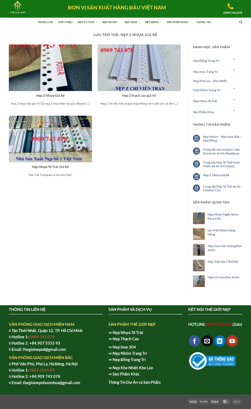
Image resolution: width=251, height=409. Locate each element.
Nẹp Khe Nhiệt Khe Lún (133, 367)
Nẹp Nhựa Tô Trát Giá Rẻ (50, 167)
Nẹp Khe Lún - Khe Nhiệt (210, 81)
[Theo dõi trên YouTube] (232, 341)
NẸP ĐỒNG (152, 22)
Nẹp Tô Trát (86, 22)
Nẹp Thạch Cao (126, 338)
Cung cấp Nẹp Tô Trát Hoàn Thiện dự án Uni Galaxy (221, 164)
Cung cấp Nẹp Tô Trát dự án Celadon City (221, 188)
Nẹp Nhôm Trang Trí (206, 90)
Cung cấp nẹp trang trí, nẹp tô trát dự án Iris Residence (221, 151)
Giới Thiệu (65, 22)
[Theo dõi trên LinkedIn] (220, 341)
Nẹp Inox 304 (124, 347)
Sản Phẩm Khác (177, 22)
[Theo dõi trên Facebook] (194, 341)
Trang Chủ (45, 22)
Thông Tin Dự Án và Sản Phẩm (134, 382)
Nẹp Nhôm (109, 22)
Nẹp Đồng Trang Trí (206, 60)
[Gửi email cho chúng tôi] (207, 341)
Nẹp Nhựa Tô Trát (205, 101)
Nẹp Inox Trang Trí (205, 71)
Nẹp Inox (131, 22)
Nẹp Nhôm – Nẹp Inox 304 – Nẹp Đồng (222, 138)
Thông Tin (203, 22)
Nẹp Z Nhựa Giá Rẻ (50, 96)
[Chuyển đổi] (234, 59)
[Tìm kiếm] (240, 22)
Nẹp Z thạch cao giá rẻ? (139, 96)
